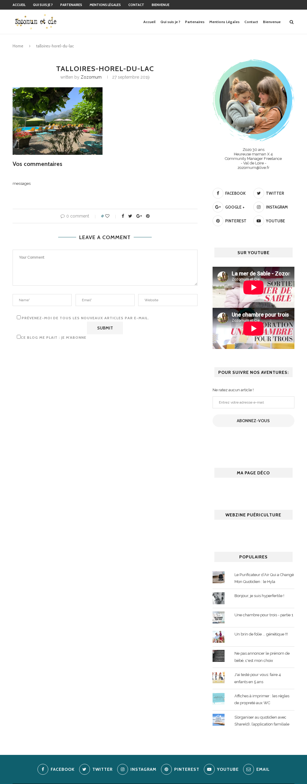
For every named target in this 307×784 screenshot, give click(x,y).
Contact (136, 5)
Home (18, 46)
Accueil (19, 5)
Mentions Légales (105, 5)
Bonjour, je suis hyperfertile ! (259, 595)
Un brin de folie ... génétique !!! (261, 634)
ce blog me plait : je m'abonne (53, 337)
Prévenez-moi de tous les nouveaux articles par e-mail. (85, 318)
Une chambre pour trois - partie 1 (263, 615)
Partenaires (71, 5)
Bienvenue (160, 5)
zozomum (91, 77)
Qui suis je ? (43, 5)
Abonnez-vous (253, 420)
